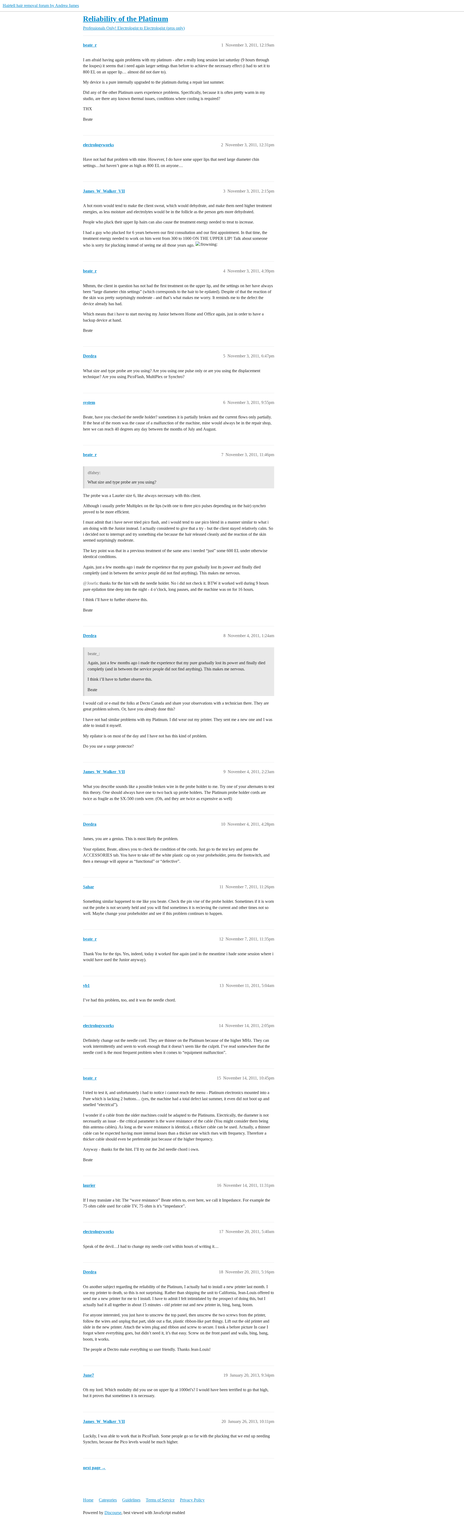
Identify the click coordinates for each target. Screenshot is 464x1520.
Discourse (112, 1512)
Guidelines (131, 1500)
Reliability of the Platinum (125, 19)
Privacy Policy (192, 1500)
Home (88, 1500)
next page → (94, 1467)
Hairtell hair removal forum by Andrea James (41, 5)
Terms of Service (160, 1500)
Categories (108, 1500)
